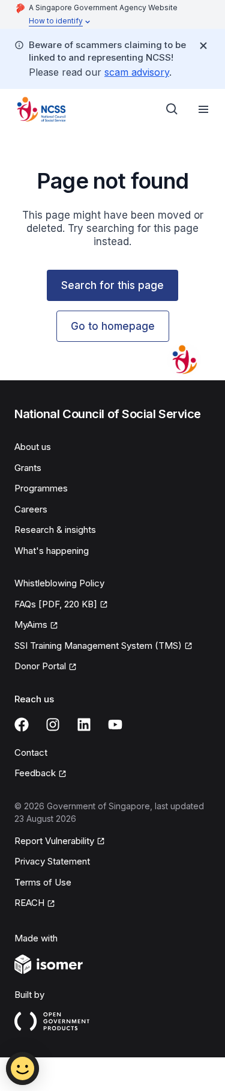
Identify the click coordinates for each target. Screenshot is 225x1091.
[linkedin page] (84, 724)
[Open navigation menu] (203, 109)
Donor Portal (40, 666)
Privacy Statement (52, 861)
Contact (30, 752)
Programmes (41, 488)
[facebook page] (21, 724)
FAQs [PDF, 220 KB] (55, 604)
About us (32, 446)
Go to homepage (113, 326)
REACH (29, 902)
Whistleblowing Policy (59, 583)
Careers (30, 509)
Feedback (35, 773)
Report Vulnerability (54, 840)
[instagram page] (53, 724)
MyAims (30, 624)
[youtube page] (115, 724)
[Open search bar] (172, 109)
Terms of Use (42, 882)
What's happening (51, 550)
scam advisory (136, 72)
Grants (27, 467)
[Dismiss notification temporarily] (203, 45)
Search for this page (112, 285)
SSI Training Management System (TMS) (98, 645)
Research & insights (55, 529)
